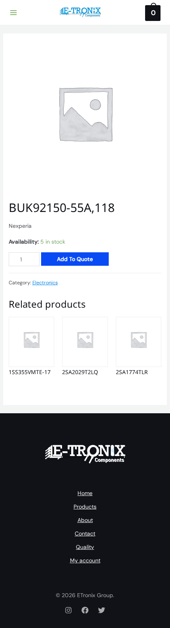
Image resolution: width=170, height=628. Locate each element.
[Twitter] (101, 610)
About (85, 520)
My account (85, 560)
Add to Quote (75, 259)
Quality (85, 546)
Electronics (45, 283)
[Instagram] (68, 610)
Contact (85, 533)
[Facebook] (85, 610)
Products (85, 506)
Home (85, 493)
